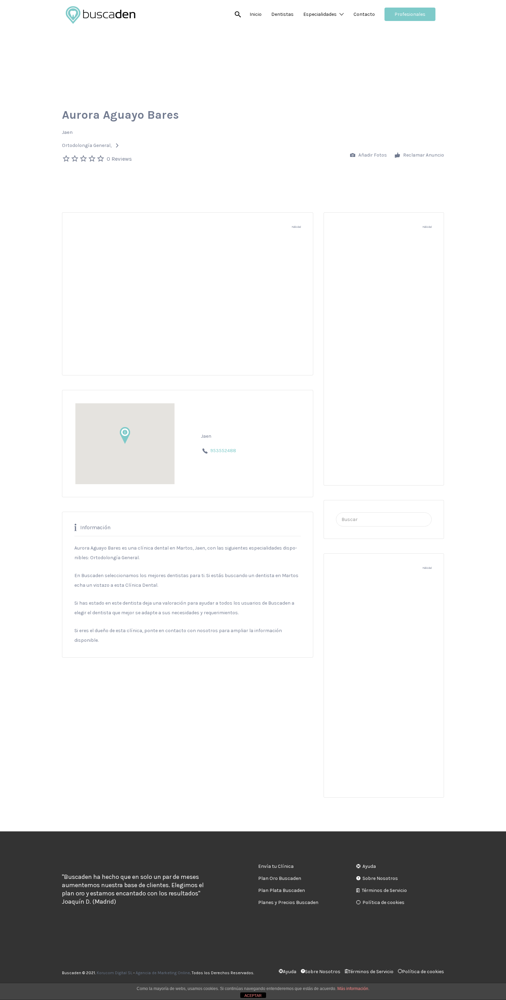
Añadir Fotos (372, 155)
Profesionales (409, 14)
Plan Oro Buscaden (279, 878)
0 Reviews (119, 159)
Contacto (364, 14)
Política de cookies (383, 902)
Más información (352, 988)
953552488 (223, 451)
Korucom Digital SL (114, 972)
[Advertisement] (187, 305)
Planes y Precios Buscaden (288, 902)
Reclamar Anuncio (423, 155)
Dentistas (282, 14)
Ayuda (369, 866)
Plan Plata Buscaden (281, 890)
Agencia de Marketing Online (163, 972)
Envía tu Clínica (276, 866)
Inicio (256, 14)
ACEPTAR (253, 995)
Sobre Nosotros (380, 878)
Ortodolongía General (86, 145)
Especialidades (320, 14)
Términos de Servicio (384, 890)
